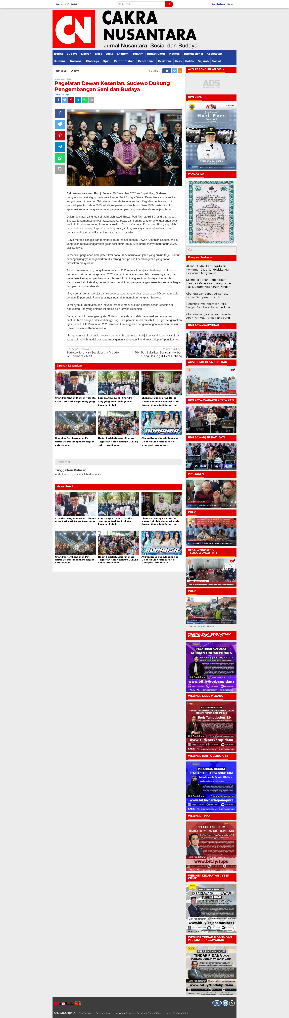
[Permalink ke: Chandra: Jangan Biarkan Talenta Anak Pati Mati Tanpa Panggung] (75, 383)
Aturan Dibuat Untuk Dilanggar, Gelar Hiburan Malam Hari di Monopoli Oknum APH (160, 442)
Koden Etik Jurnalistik (176, 1013)
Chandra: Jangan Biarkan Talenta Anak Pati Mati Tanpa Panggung (75, 520)
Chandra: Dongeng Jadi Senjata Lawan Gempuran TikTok (207, 295)
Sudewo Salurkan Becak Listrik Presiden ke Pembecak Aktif (94, 352)
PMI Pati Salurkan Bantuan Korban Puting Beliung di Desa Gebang (158, 352)
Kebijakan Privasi (124, 1013)
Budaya (65, 94)
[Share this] (58, 100)
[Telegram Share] (78, 100)
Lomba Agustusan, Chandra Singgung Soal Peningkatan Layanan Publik (115, 401)
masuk (73, 474)
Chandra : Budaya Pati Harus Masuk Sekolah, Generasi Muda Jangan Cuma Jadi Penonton (160, 401)
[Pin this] (71, 100)
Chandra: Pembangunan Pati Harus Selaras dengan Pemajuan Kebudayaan (74, 442)
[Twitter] (174, 70)
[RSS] (180, 70)
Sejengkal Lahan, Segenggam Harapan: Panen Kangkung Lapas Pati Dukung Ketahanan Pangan (208, 283)
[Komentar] (91, 100)
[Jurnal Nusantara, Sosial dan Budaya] (125, 29)
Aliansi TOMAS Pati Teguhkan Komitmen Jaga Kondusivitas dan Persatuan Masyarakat (208, 270)
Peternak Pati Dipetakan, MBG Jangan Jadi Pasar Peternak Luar (208, 305)
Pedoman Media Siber (149, 1013)
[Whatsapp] (85, 100)
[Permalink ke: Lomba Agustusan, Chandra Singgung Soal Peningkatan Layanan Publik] (118, 383)
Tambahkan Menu (222, 4)
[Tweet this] (65, 100)
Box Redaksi (85, 1013)
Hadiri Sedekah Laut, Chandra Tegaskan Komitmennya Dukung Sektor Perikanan (118, 442)
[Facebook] (166, 70)
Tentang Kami (103, 1013)
